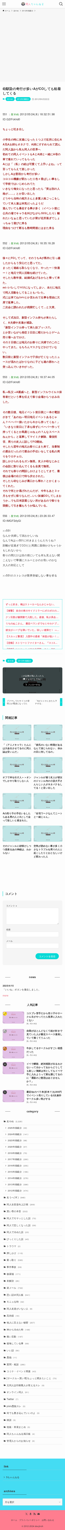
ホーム (14, 1520)
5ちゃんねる (13, 1477)
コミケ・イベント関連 (21, 1371)
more (5, 995)
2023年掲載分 (17, 1140)
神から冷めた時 (18, 1329)
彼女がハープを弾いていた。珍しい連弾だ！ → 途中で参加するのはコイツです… (31, 630)
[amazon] (30, 1513)
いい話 (13, 1350)
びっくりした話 (18, 1239)
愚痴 (12, 1357)
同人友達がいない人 (19, 1308)
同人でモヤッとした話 (21, 1218)
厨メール (15, 1287)
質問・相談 (16, 1364)
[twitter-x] (26, 1513)
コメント (11, 905)
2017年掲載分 (18, 1159)
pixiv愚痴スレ (16, 1406)
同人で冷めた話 (18, 1232)
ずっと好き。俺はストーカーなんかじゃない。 (31, 604)
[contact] (38, 1513)
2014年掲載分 (18, 1178)
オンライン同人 (18, 1392)
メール (9, 941)
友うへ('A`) (16, 1197)
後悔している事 (18, 1343)
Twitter (12, 1399)
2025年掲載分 (17, 1127)
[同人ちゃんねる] (32, 4)
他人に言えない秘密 (21, 1322)
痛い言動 (15, 1336)
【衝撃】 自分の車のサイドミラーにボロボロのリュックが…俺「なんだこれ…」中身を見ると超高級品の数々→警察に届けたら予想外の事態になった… (32, 610)
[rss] (34, 1513)
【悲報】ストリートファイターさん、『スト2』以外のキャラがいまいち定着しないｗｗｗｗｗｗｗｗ (32, 643)
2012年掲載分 (23, 99)
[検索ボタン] (61, 4)
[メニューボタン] (4, 4)
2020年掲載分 (17, 1146)
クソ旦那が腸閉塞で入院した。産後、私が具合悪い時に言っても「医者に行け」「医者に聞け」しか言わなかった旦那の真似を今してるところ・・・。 (32, 617)
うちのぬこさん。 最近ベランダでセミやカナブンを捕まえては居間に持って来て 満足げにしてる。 (32, 623)
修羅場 (13, 1274)
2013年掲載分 (18, 1184)
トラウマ (13, 1246)
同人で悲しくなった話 (21, 1225)
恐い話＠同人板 (18, 1294)
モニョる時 (15, 1301)
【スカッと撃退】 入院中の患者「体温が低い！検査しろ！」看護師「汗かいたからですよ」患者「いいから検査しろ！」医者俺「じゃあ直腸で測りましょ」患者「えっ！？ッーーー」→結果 (32, 636)
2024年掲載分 (18, 1134)
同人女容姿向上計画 (21, 1204)
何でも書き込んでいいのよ (23, 1413)
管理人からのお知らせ (21, 1440)
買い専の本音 (17, 1211)
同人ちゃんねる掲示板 (21, 1433)
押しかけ (15, 1253)
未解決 (13, 1280)
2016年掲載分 (18, 1165)
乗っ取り (15, 1260)
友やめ (10, 99)
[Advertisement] (32, 46)
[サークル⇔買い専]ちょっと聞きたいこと (32, 1378)
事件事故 (14, 1267)
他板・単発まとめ (18, 1427)
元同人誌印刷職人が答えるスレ (25, 1385)
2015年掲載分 (18, 1171)
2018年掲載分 (17, 1153)
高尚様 (13, 1315)
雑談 (11, 1420)
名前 (8, 929)
